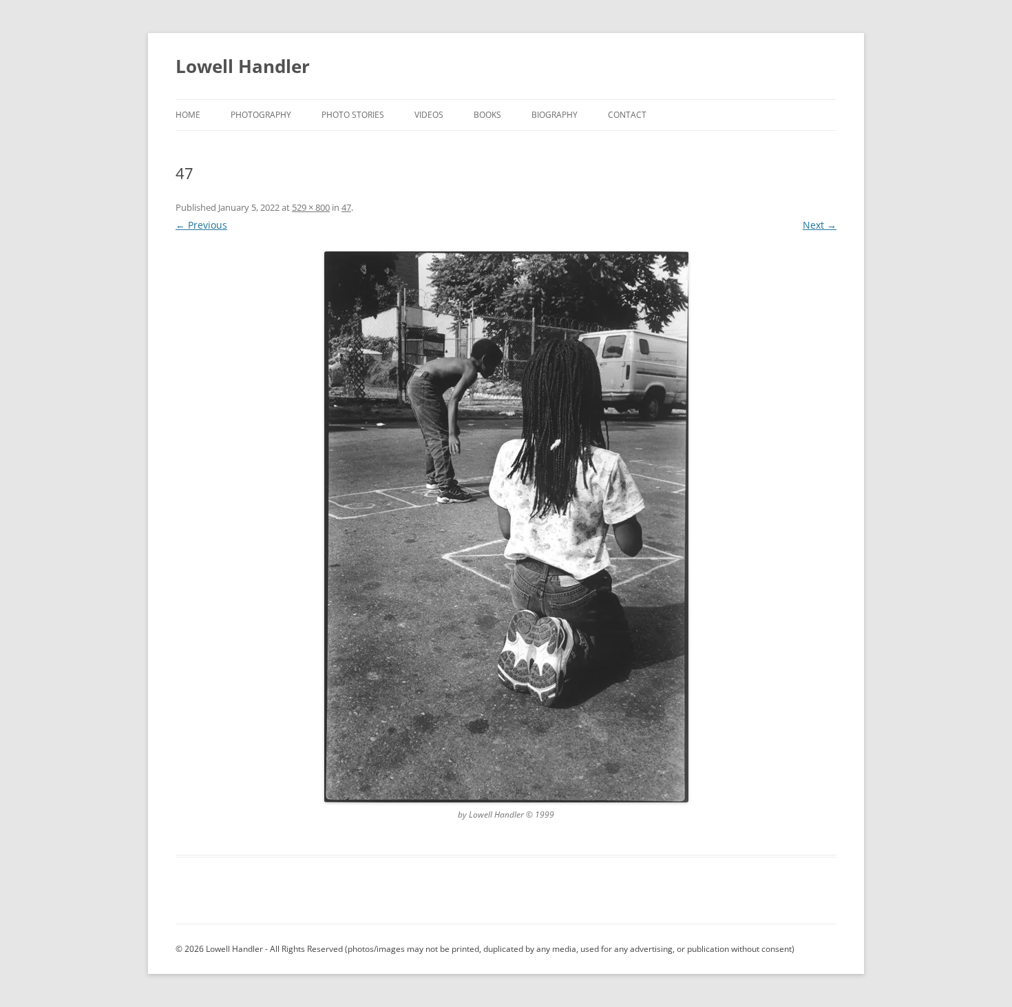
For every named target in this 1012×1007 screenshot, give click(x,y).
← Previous (201, 224)
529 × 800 (311, 207)
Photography (261, 115)
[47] (506, 526)
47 (346, 207)
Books (487, 115)
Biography (554, 115)
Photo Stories (352, 115)
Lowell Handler (243, 66)
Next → (819, 224)
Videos (428, 115)
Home (188, 115)
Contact (627, 115)
